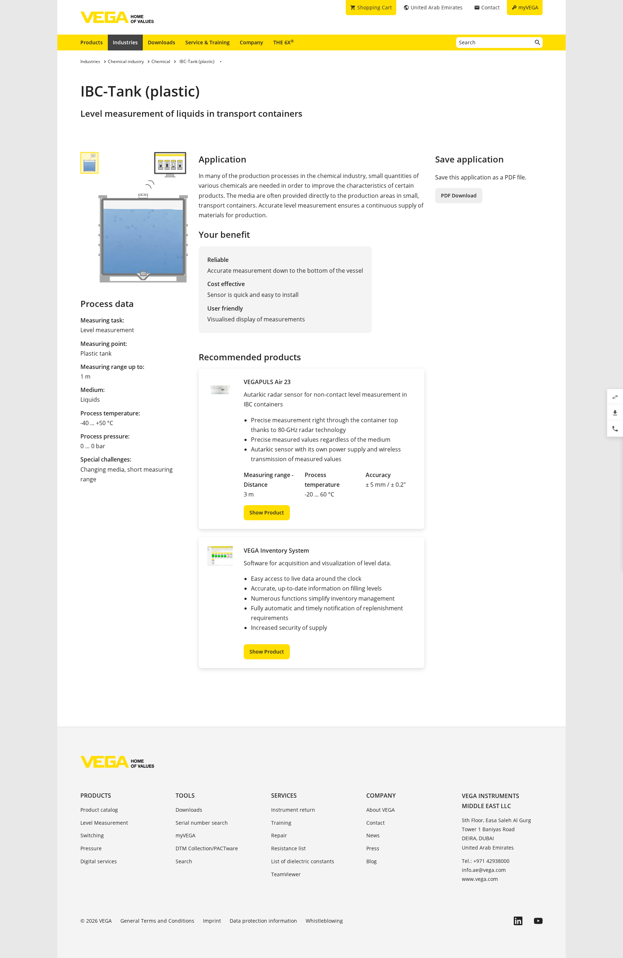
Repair (279, 835)
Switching (92, 835)
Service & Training (207, 42)
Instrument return (293, 809)
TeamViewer (286, 874)
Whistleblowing (324, 920)
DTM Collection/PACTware (207, 848)
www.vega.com (480, 878)
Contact (375, 822)
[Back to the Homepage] (117, 761)
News (373, 835)
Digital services (98, 861)
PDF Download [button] (459, 195)
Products (91, 42)
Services (284, 795)
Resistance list (288, 848)
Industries (125, 42)
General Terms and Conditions (157, 920)
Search (184, 861)
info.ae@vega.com (484, 869)
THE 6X (283, 42)
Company (251, 42)
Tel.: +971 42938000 (485, 860)
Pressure (91, 848)
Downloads (161, 42)
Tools (185, 795)
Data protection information (263, 920)
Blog (371, 861)
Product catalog (99, 809)
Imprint (212, 920)
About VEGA (380, 809)
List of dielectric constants (302, 861)
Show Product (266, 512)
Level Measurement (104, 822)
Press (372, 848)
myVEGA (185, 835)
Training (281, 822)
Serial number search (202, 822)
